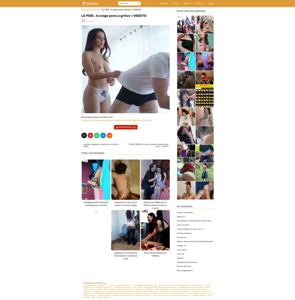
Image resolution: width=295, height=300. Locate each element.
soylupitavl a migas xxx (103, 287)
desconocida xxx (197, 285)
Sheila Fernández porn (122, 287)
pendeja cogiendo (199, 295)
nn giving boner (98, 291)
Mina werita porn (127, 293)
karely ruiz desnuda (185, 212)
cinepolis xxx (102, 285)
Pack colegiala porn (185, 270)
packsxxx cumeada (134, 291)
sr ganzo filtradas (104, 295)
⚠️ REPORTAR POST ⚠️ (126, 127)
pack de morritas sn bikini (99, 289)
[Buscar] (138, 3)
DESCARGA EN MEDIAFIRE (114, 120)
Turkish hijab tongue (150, 291)
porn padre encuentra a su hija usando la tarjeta (168, 293)
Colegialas (163, 3)
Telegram (187, 3)
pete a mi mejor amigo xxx (101, 297)
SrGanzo (85, 9)
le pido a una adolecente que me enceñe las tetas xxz (131, 295)
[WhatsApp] (97, 135)
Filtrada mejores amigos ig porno (107, 293)
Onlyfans (175, 3)
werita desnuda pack (162, 289)
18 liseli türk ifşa (183, 266)
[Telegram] (103, 135)
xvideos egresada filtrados (115, 291)
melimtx (180, 258)
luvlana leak (164, 291)
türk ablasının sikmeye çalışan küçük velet (194, 221)
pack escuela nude (150, 287)
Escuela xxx (182, 237)
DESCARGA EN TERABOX (139, 120)
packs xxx (181, 217)
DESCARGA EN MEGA (91, 120)
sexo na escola (183, 225)
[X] (84, 135)
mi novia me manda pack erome (120, 285)
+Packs (210, 3)
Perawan (150, 289)
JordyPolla (90, 21)
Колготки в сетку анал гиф (179, 291)
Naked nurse (140, 289)
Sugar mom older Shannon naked (122, 289)
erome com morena (142, 293)
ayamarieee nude (89, 285)
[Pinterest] (90, 135)
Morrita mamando (184, 233)
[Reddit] (109, 135)
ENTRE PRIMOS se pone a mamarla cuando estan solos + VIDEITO (148, 145)
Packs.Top (199, 3)
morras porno (196, 291)
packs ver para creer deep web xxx (178, 295)
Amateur (95, 9)
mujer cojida (137, 287)
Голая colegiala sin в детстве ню (190, 229)
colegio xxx (181, 246)
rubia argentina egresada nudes (145, 285)
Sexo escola (182, 250)
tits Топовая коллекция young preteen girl (174, 285)
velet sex (180, 254)
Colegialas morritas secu (187, 262)
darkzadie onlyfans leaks (168, 287)
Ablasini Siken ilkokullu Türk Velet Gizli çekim (195, 241)
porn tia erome (158, 295)
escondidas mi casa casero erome (190, 287)
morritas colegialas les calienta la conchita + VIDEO (101, 145)
